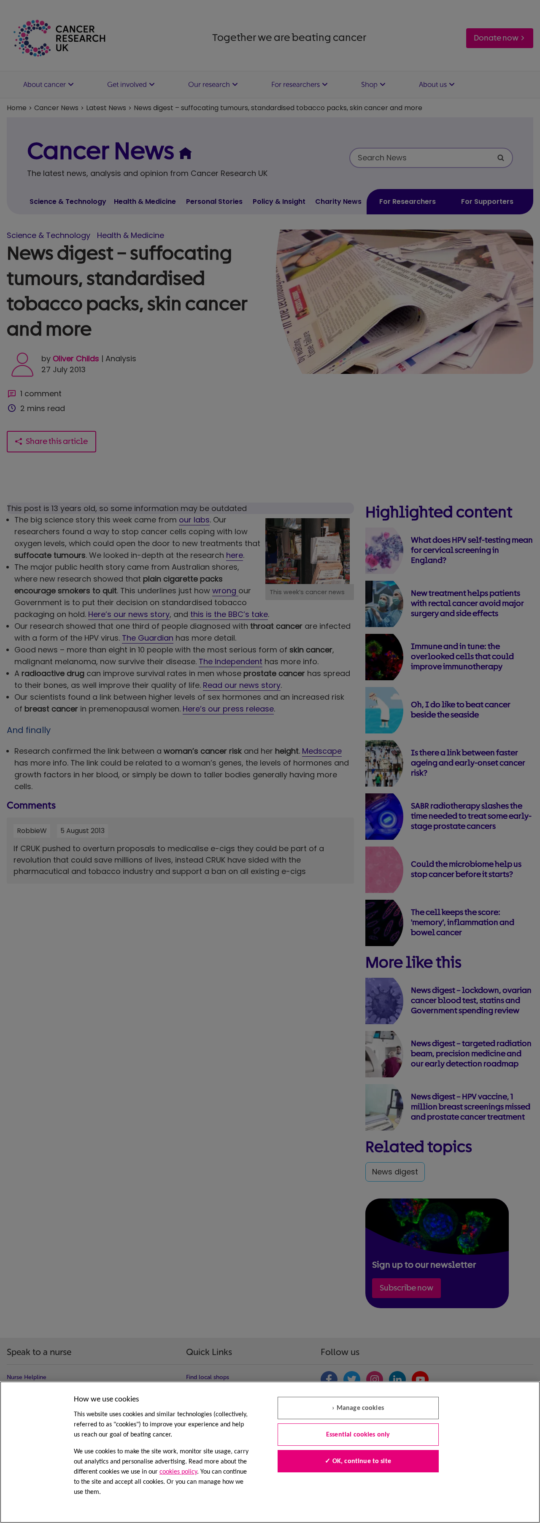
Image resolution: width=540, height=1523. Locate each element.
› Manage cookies (358, 1408)
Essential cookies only (358, 1434)
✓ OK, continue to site (358, 1461)
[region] (270, 1452)
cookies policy (178, 1472)
